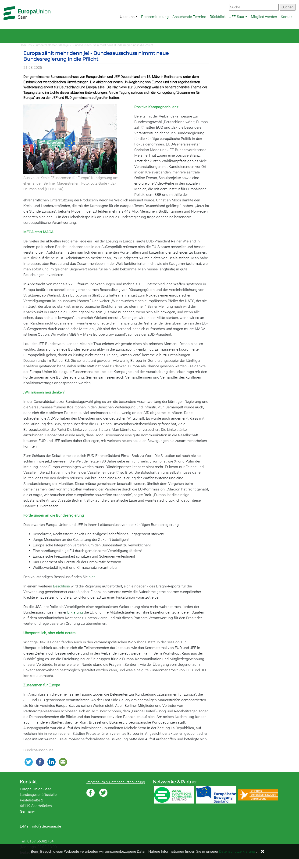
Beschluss (61, 586)
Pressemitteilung (155, 16)
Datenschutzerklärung (237, 851)
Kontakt (287, 16)
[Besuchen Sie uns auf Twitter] (103, 793)
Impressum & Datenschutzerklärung (115, 782)
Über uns (127, 16)
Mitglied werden (264, 16)
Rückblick (218, 16)
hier (91, 577)
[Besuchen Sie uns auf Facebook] (90, 793)
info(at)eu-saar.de (46, 826)
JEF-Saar (236, 16)
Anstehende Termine (189, 16)
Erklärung (75, 612)
